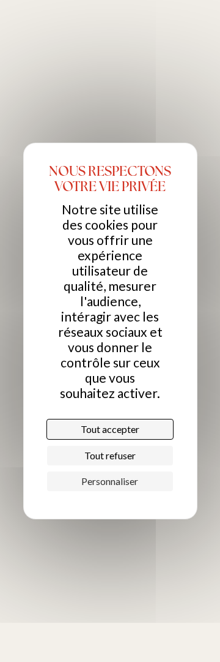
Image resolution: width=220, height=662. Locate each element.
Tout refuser (110, 455)
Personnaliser (109, 481)
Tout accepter (110, 429)
